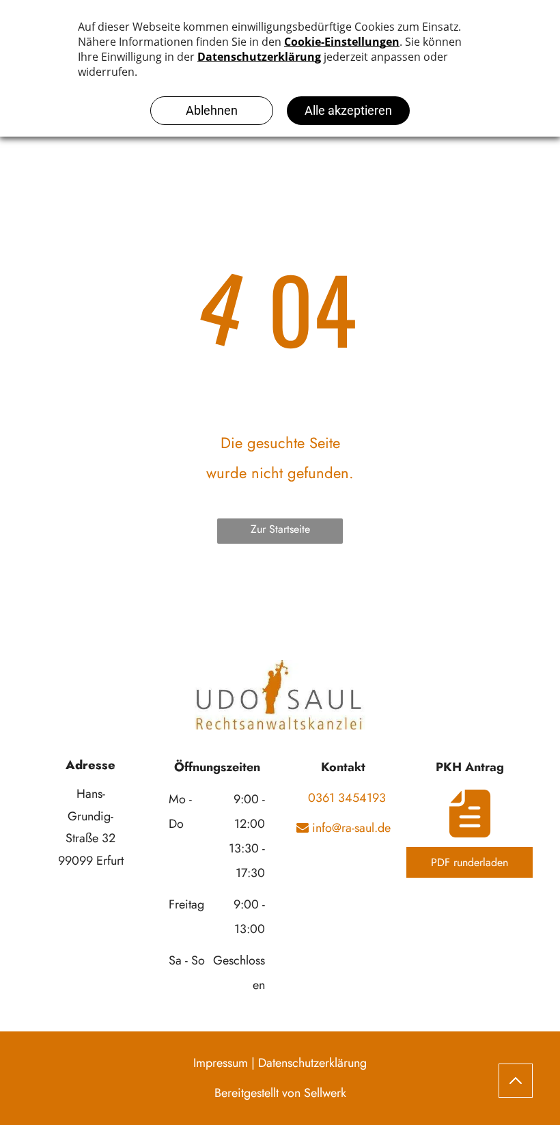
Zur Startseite (280, 529)
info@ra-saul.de (350, 828)
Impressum (220, 1063)
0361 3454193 (343, 798)
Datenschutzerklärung (312, 1063)
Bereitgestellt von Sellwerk (280, 1093)
